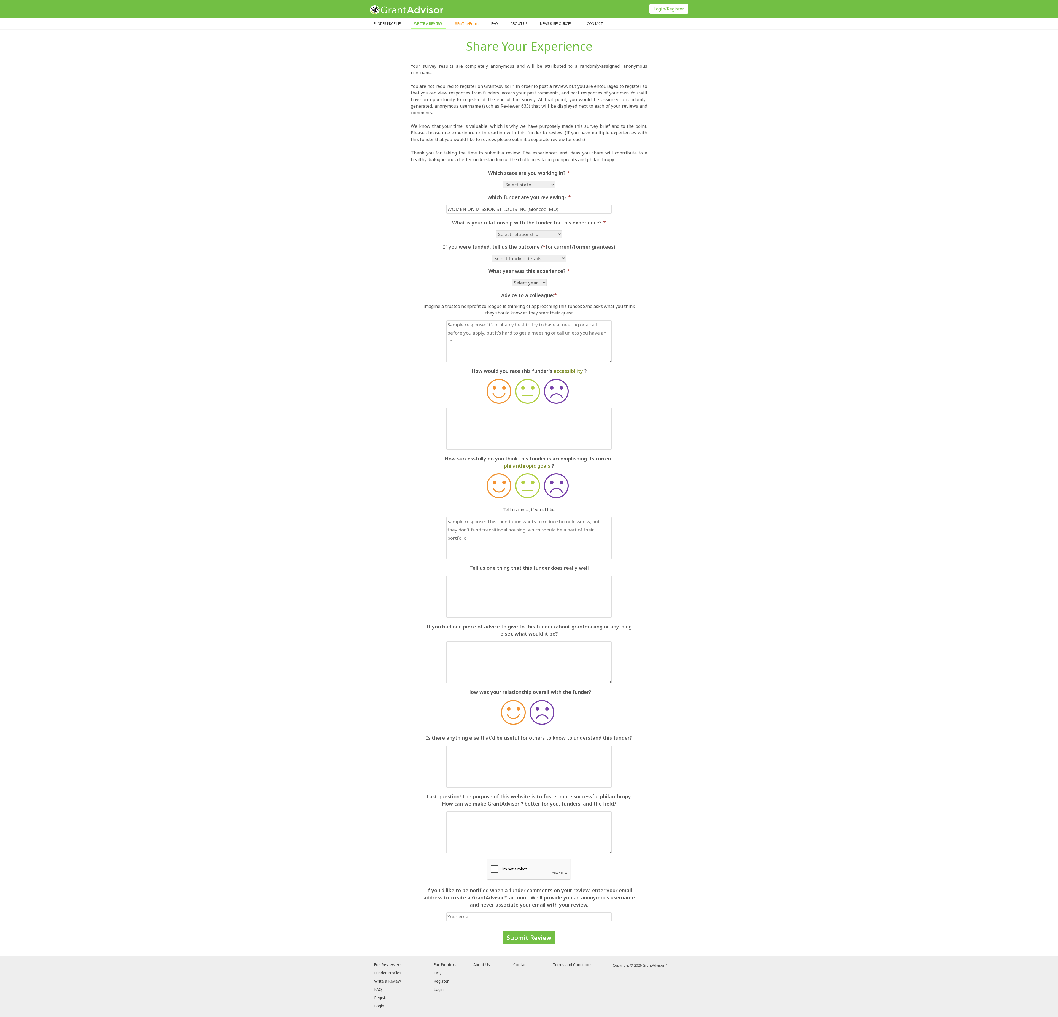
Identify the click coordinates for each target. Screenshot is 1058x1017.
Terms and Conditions (572, 964)
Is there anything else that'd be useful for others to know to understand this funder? (529, 737)
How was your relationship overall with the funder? (529, 692)
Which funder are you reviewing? (529, 197)
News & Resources (556, 23)
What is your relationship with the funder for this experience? (529, 222)
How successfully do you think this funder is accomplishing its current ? (529, 462)
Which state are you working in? (529, 173)
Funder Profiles (388, 23)
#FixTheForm (467, 23)
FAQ (494, 23)
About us (519, 23)
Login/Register (669, 9)
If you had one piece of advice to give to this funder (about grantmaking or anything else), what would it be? (529, 630)
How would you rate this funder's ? (529, 371)
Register (381, 997)
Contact (595, 23)
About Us (481, 964)
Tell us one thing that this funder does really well (529, 568)
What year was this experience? (529, 271)
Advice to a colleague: (529, 295)
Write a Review (428, 23)
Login (379, 1005)
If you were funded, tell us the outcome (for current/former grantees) (529, 246)
